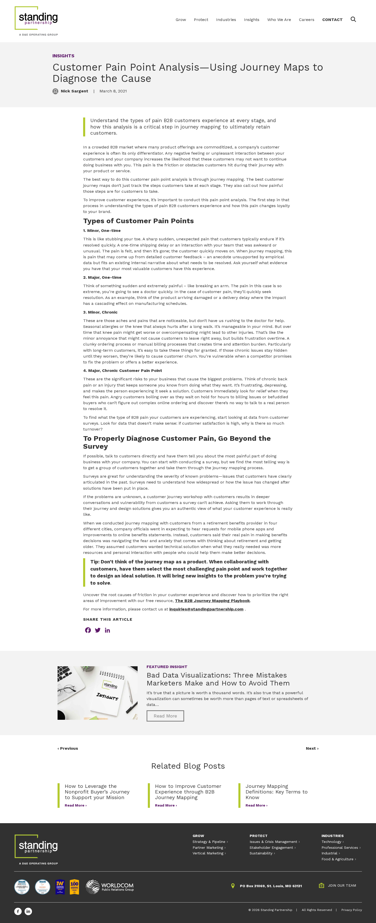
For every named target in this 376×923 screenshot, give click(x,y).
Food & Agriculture (337, 859)
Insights (251, 19)
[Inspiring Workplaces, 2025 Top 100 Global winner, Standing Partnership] (74, 887)
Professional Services (340, 847)
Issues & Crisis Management (273, 842)
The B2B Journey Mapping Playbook (212, 600)
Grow (181, 19)
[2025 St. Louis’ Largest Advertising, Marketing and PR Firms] (22, 887)
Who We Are (279, 19)
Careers (306, 19)
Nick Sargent (74, 91)
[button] (354, 20)
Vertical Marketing (208, 853)
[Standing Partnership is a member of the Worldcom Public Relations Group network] (109, 887)
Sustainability (261, 853)
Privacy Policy (351, 910)
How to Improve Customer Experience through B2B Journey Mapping (188, 791)
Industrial (329, 853)
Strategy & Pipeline (209, 842)
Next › (312, 748)
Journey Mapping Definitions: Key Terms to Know (277, 791)
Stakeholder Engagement (271, 847)
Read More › (76, 805)
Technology (331, 842)
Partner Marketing (208, 847)
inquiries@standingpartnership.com (206, 609)
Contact (332, 19)
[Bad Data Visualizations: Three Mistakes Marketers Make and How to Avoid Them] (98, 692)
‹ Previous (68, 748)
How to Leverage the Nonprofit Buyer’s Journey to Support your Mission (97, 791)
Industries (226, 19)
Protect (201, 19)
